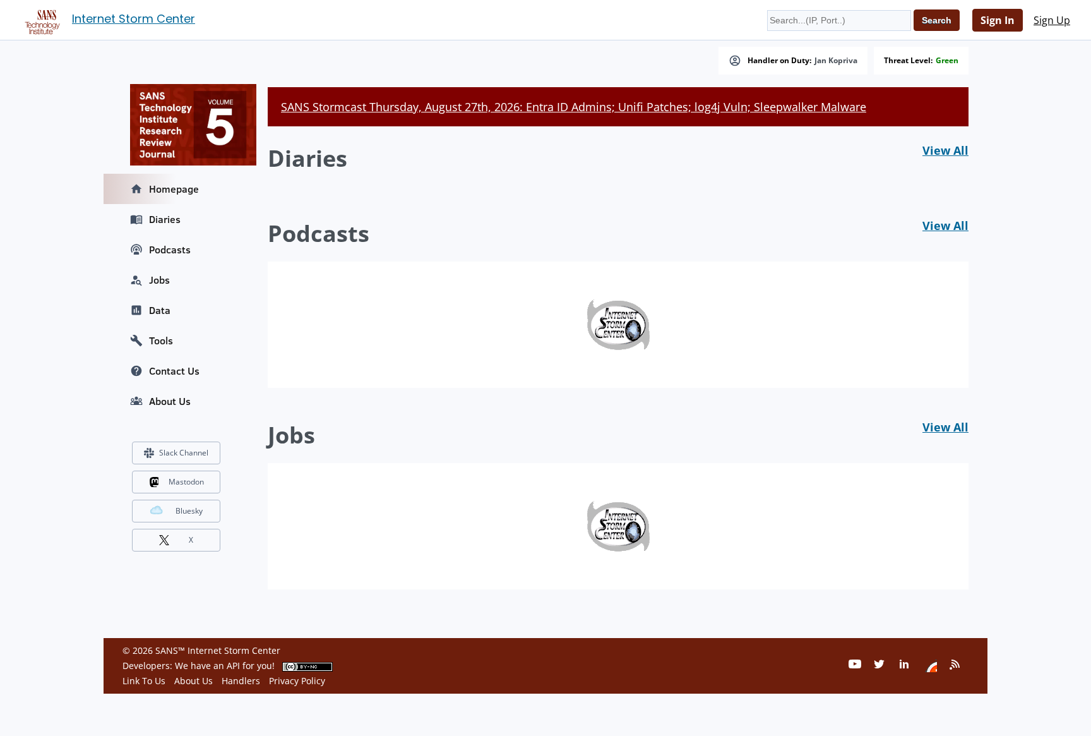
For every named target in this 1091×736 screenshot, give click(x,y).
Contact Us (174, 371)
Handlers (241, 681)
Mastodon (186, 481)
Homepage (174, 189)
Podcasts (170, 249)
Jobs (159, 280)
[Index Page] (40, 19)
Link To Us (143, 681)
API (233, 666)
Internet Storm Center (133, 19)
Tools (161, 340)
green (947, 61)
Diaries (165, 219)
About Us (170, 401)
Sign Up (1052, 20)
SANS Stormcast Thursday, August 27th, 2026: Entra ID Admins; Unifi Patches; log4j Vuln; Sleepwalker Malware (573, 106)
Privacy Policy (297, 681)
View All (945, 150)
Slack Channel (183, 452)
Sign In (998, 20)
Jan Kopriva (835, 61)
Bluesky (189, 510)
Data (159, 310)
